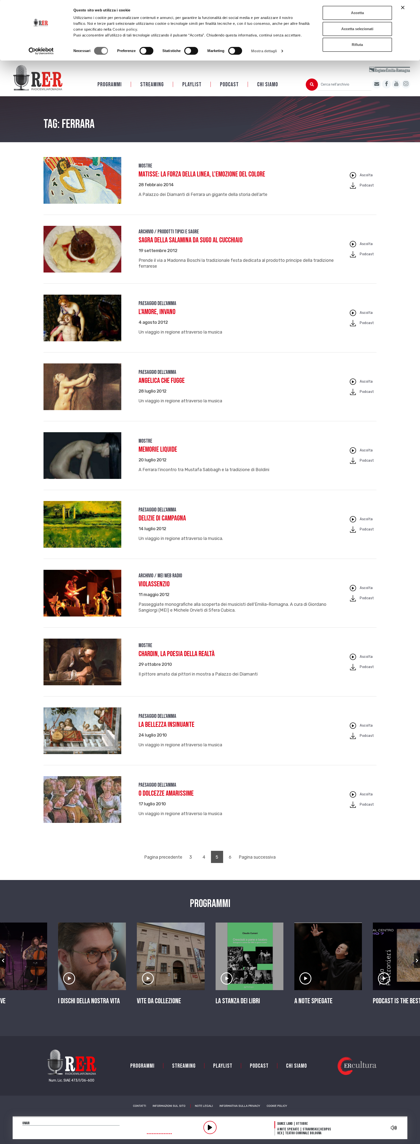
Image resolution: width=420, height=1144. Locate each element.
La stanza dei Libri (238, 1001)
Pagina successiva (257, 857)
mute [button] (394, 1127)
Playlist (191, 84)
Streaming (152, 84)
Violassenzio (154, 584)
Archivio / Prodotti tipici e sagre (169, 232)
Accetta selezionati (357, 29)
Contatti (139, 1106)
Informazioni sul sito (169, 1106)
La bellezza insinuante (166, 724)
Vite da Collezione (159, 1001)
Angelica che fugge (162, 380)
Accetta (357, 13)
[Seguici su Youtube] (396, 84)
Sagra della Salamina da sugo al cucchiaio (191, 240)
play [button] (210, 1127)
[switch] (146, 51)
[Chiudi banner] (402, 7)
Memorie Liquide (158, 449)
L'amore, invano (157, 312)
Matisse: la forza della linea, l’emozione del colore (202, 174)
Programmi (109, 84)
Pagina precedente (163, 857)
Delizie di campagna (162, 518)
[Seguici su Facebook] (386, 84)
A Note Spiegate (313, 1001)
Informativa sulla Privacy (239, 1106)
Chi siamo (267, 84)
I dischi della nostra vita (89, 1001)
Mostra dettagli (264, 51)
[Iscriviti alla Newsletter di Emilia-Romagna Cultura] (376, 84)
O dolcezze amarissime (166, 793)
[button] (3, 960)
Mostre (145, 166)
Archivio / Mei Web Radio (160, 575)
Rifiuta (357, 45)
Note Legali (204, 1106)
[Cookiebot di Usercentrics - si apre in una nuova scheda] (41, 51)
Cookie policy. (125, 29)
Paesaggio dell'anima (157, 303)
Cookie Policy (277, 1106)
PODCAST (229, 84)
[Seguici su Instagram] (406, 84)
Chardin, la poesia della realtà (177, 654)
